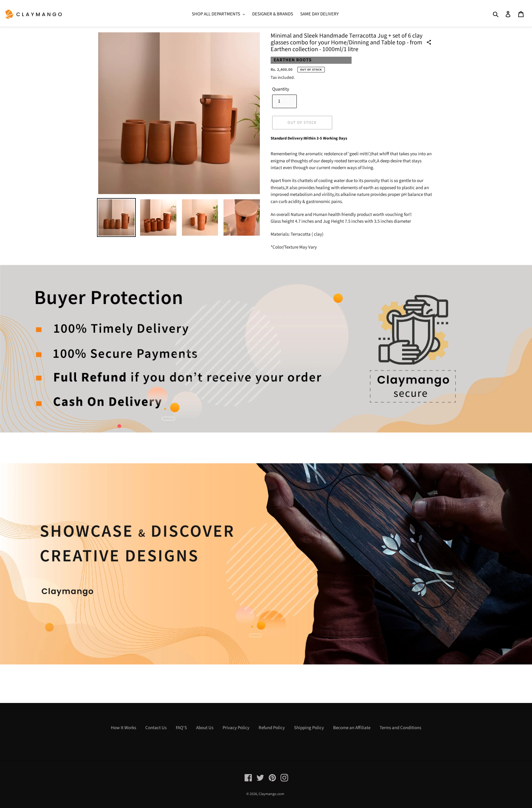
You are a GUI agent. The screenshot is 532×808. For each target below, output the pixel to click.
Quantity (280, 89)
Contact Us (156, 728)
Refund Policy (272, 728)
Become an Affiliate (351, 728)
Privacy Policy (236, 728)
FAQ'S (181, 728)
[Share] (428, 42)
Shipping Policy (309, 728)
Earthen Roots (293, 60)
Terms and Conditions (400, 728)
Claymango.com (271, 794)
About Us (204, 728)
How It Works (123, 728)
